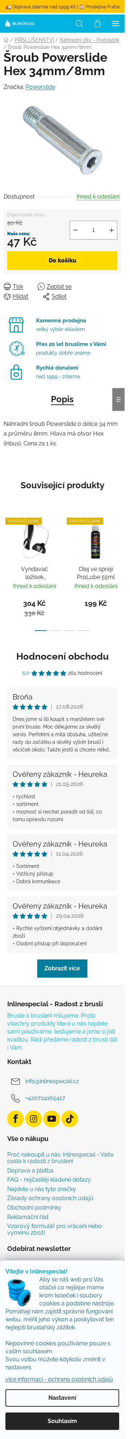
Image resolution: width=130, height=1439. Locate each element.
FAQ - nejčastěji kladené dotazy (49, 1180)
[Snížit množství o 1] (75, 230)
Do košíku (62, 260)
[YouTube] (51, 1118)
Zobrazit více (62, 968)
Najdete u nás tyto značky (41, 1189)
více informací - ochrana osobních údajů (59, 1379)
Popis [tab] (62, 399)
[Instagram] (33, 1118)
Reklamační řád (27, 1217)
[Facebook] (15, 1118)
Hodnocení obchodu (62, 656)
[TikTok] (69, 1118)
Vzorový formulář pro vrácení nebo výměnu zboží (54, 1229)
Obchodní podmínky (34, 1207)
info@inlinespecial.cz (52, 1081)
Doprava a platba (30, 1170)
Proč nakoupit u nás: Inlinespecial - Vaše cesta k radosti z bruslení (60, 1157)
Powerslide (40, 86)
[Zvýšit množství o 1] (111, 230)
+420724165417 (45, 1097)
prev (7, 539)
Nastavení (62, 1397)
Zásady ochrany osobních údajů (50, 1198)
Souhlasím (62, 1421)
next (117, 539)
